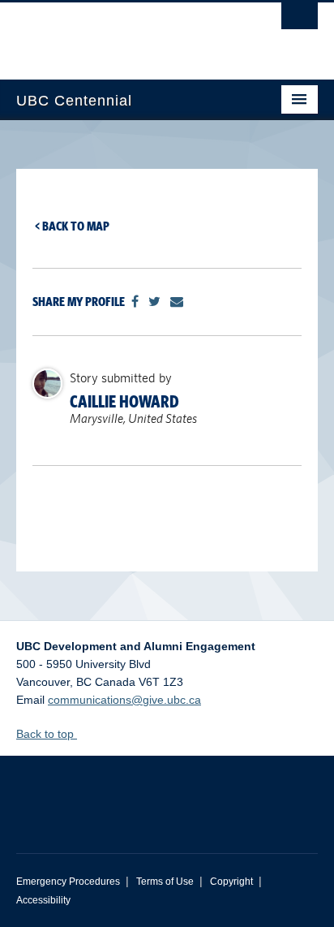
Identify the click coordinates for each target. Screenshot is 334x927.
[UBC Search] (299, 20)
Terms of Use (165, 881)
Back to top (46, 733)
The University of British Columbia (121, 33)
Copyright (231, 881)
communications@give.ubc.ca (124, 699)
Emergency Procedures (68, 881)
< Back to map (72, 226)
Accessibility (43, 900)
